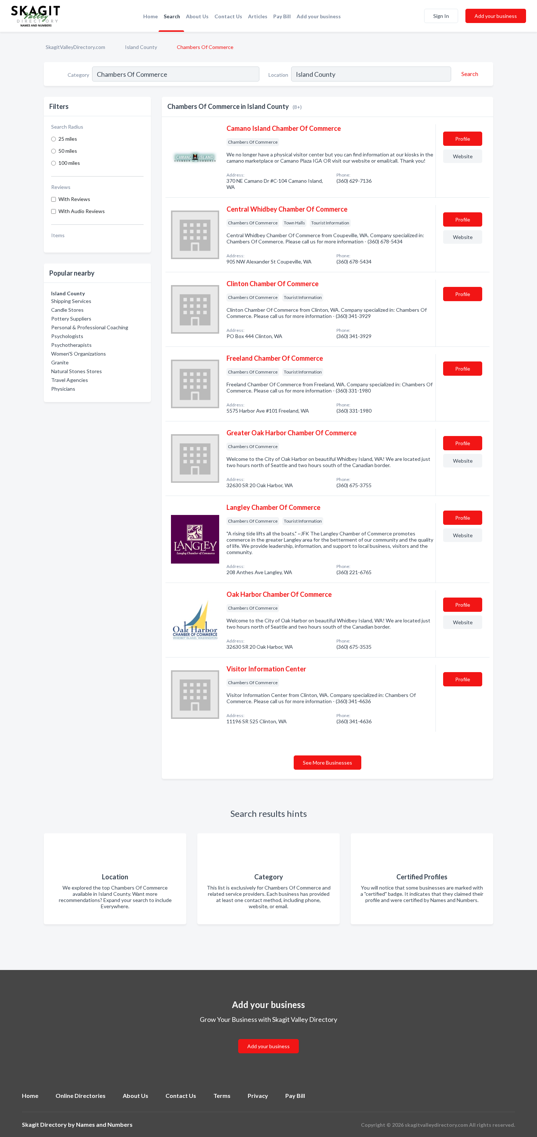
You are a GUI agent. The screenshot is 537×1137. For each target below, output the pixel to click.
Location (278, 75)
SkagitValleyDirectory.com (75, 47)
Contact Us (228, 16)
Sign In (441, 16)
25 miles (67, 139)
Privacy (258, 1095)
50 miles (67, 151)
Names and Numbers (104, 1124)
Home (150, 16)
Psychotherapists (71, 345)
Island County (141, 47)
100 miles (69, 163)
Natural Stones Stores (76, 371)
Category (78, 75)
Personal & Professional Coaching (89, 327)
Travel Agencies (69, 380)
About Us (197, 16)
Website (463, 156)
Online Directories (81, 1095)
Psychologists (67, 336)
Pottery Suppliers (71, 318)
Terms (222, 1095)
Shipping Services (71, 301)
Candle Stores (67, 310)
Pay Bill (282, 16)
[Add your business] (268, 1037)
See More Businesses (327, 762)
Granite (60, 362)
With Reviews (74, 199)
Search (172, 16)
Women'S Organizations (78, 353)
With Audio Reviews (81, 211)
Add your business (319, 16)
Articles (257, 16)
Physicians (63, 389)
